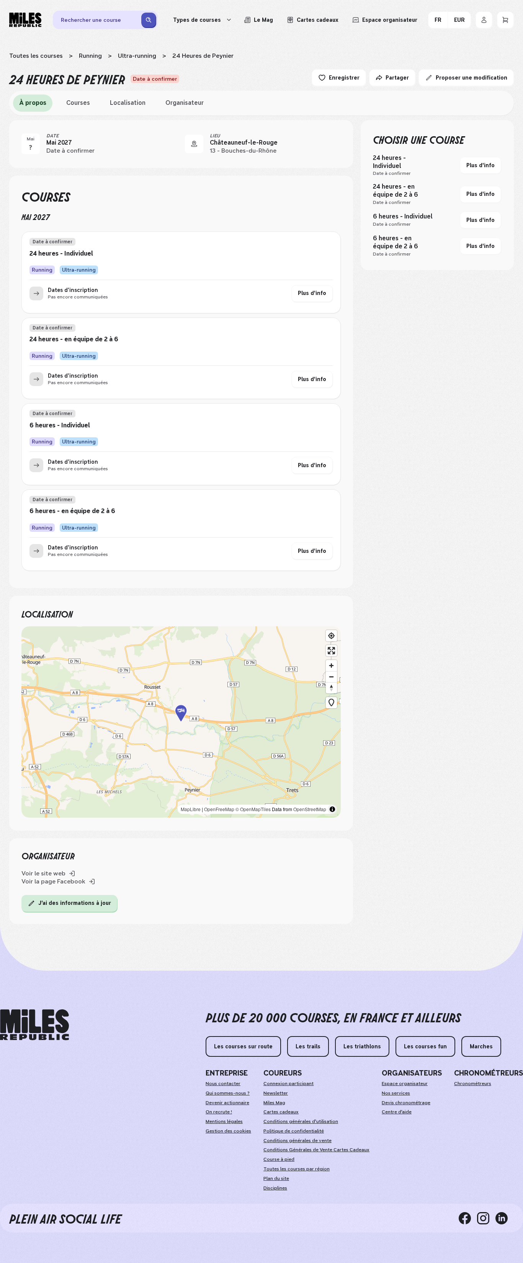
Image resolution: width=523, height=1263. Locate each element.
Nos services (396, 1093)
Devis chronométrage (406, 1102)
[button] (181, 721)
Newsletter (275, 1093)
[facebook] (468, 1218)
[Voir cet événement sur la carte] (194, 144)
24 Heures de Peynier (203, 55)
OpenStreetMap (309, 809)
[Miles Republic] (25, 20)
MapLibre (191, 809)
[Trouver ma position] (331, 635)
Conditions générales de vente (297, 1140)
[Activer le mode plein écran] (331, 650)
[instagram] (486, 1218)
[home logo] (34, 1024)
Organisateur (184, 102)
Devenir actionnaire (227, 1102)
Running (90, 55)
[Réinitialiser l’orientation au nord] (331, 687)
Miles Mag (274, 1102)
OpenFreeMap (219, 809)
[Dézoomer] (331, 676)
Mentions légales (224, 1121)
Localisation (127, 102)
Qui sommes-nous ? (228, 1093)
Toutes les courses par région (296, 1169)
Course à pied (278, 1159)
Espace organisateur (405, 1083)
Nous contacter (223, 1083)
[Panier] (505, 19)
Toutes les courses (36, 55)
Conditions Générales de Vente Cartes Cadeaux (316, 1149)
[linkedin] (504, 1218)
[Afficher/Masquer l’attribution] (332, 809)
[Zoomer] (331, 665)
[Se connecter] (484, 19)
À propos (32, 102)
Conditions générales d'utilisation (300, 1121)
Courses (78, 102)
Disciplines (275, 1188)
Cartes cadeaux (281, 1112)
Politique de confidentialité (293, 1131)
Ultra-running (137, 55)
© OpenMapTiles (253, 809)
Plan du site (276, 1178)
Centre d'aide (397, 1112)
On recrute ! (219, 1112)
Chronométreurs (472, 1083)
